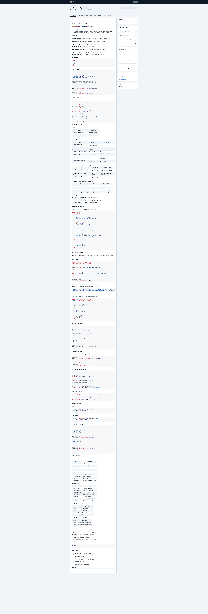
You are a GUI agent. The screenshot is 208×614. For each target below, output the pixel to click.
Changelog (121, 76)
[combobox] (91, 2)
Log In (135, 1)
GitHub (120, 77)
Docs (126, 1)
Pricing (121, 1)
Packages (116, 1)
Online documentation (123, 79)
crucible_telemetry (76, 8)
